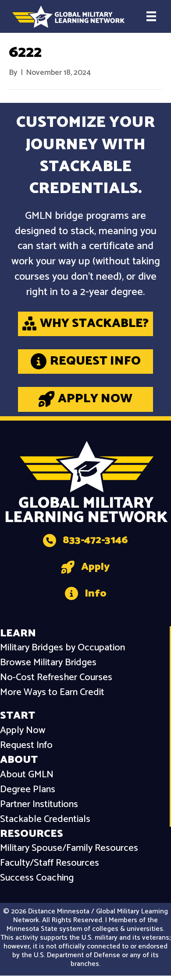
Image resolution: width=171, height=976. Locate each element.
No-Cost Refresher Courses (56, 678)
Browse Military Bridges (48, 663)
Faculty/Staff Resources (49, 863)
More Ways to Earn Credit (52, 692)
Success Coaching (37, 878)
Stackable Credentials (45, 819)
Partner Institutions (39, 804)
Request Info (26, 745)
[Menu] (151, 16)
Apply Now (22, 730)
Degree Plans (27, 790)
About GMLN (26, 775)
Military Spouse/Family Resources (69, 848)
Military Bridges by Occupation (62, 648)
